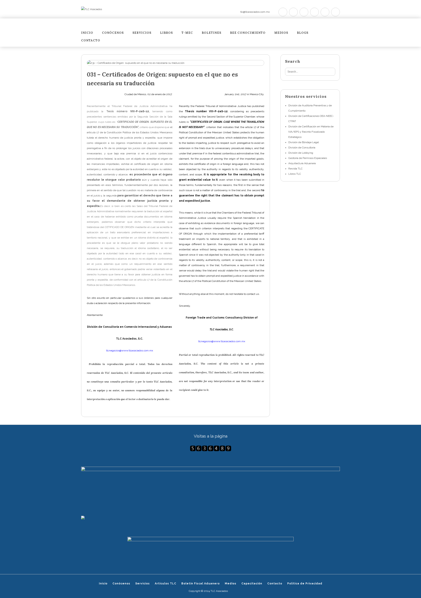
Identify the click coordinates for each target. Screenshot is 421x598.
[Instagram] (325, 12)
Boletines (211, 33)
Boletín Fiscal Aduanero (200, 583)
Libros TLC (294, 173)
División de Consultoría (301, 147)
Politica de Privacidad (304, 583)
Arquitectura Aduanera (302, 163)
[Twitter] (282, 12)
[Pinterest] (304, 12)
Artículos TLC (165, 583)
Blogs (302, 33)
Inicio (87, 33)
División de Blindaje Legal (303, 142)
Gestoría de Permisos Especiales (307, 158)
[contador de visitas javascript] (210, 448)
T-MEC (187, 33)
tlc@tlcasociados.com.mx (255, 11)
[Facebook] (293, 12)
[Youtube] (314, 12)
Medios (281, 33)
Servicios (141, 33)
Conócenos (113, 33)
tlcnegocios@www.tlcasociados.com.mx (129, 350)
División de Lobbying (300, 152)
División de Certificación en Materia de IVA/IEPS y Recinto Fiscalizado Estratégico (311, 132)
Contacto (90, 40)
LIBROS (166, 33)
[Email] (335, 12)
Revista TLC (295, 168)
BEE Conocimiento (248, 33)
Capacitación (251, 583)
